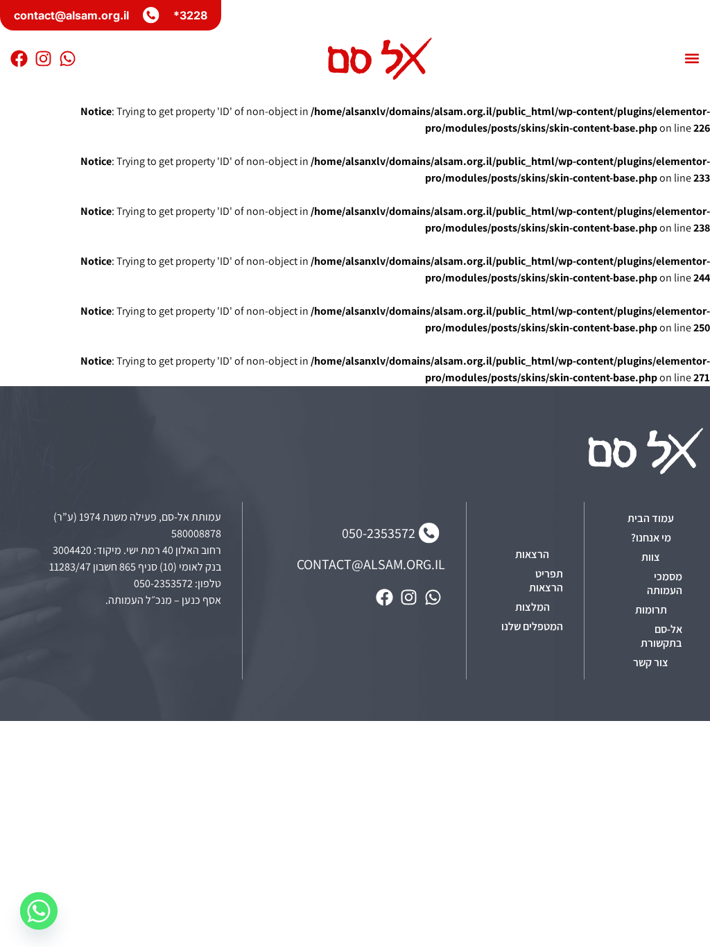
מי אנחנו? (651, 537)
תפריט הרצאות (546, 580)
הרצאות (532, 554)
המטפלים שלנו (532, 626)
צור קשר (650, 662)
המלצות (532, 607)
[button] (691, 58)
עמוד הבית (650, 518)
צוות (650, 557)
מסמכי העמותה (664, 583)
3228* (190, 15)
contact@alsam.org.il (71, 15)
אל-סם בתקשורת (661, 636)
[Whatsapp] (67, 58)
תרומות (651, 609)
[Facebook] (19, 58)
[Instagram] (43, 58)
